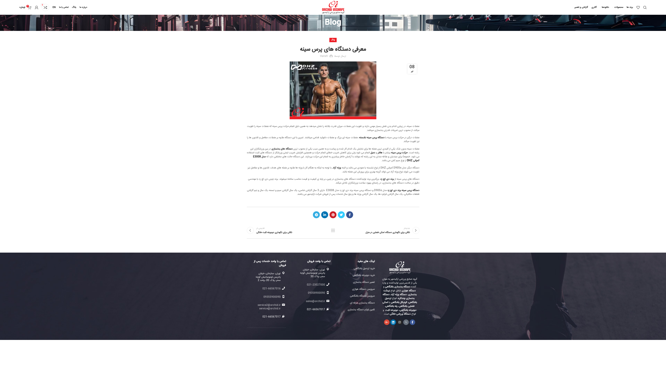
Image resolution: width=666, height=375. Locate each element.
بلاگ (333, 40)
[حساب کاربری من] (36, 7)
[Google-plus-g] (387, 322)
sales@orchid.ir (315, 301)
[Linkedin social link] (324, 214)
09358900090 (316, 293)
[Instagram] (399, 322)
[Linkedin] (393, 322)
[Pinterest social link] (333, 214)
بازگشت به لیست (333, 230)
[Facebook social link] (349, 214)
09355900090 (272, 297)
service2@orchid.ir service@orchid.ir (269, 307)
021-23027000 (316, 285)
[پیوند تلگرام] (316, 214)
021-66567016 (271, 289)
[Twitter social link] (341, 214)
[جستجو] (645, 7)
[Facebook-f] (412, 322)
